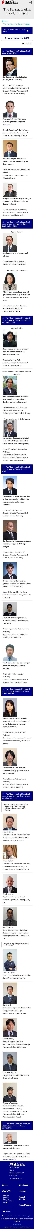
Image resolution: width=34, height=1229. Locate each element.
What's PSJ (6, 1191)
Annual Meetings (22, 1198)
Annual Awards (25, 1205)
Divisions (6, 1197)
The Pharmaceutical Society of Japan (16, 24)
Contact (7, 1212)
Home (6, 21)
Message (6, 1195)
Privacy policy (17, 1224)
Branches (6, 1199)
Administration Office (8, 1201)
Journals (22, 1191)
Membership (24, 1185)
